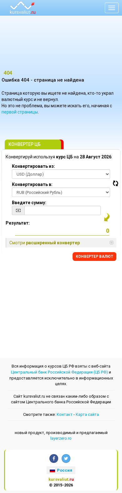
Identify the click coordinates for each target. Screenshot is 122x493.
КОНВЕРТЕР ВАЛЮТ (94, 256)
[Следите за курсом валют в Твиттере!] (66, 458)
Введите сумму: (29, 202)
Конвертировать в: (32, 184)
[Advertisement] (61, 45)
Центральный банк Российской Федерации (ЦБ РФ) (59, 372)
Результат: (18, 222)
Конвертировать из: (33, 166)
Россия (64, 470)
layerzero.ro (61, 438)
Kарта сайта (87, 414)
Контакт (65, 414)
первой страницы (20, 111)
